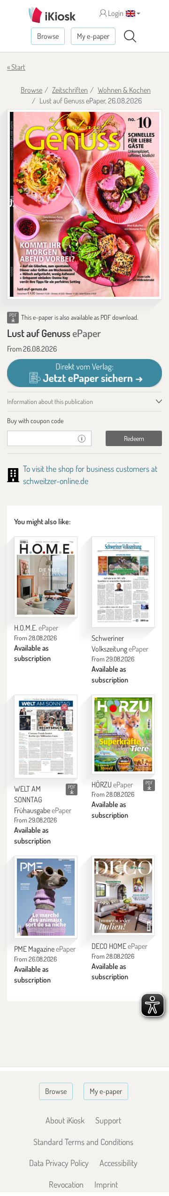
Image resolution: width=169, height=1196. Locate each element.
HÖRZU (112, 784)
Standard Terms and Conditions (83, 1142)
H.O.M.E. (36, 627)
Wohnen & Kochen (124, 90)
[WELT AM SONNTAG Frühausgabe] (45, 737)
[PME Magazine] (45, 897)
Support (108, 1120)
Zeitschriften (70, 90)
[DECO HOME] (123, 896)
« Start (16, 67)
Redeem (134, 438)
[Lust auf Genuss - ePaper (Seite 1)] (84, 204)
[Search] (130, 36)
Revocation (66, 1184)
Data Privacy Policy (59, 1163)
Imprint (106, 1184)
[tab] (84, 420)
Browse (48, 36)
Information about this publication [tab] (50, 401)
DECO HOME (119, 946)
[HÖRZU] (123, 734)
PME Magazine (45, 949)
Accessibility (119, 1163)
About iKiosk (65, 1120)
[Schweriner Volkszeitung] (123, 582)
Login (115, 13)
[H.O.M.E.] (45, 576)
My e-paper (93, 36)
